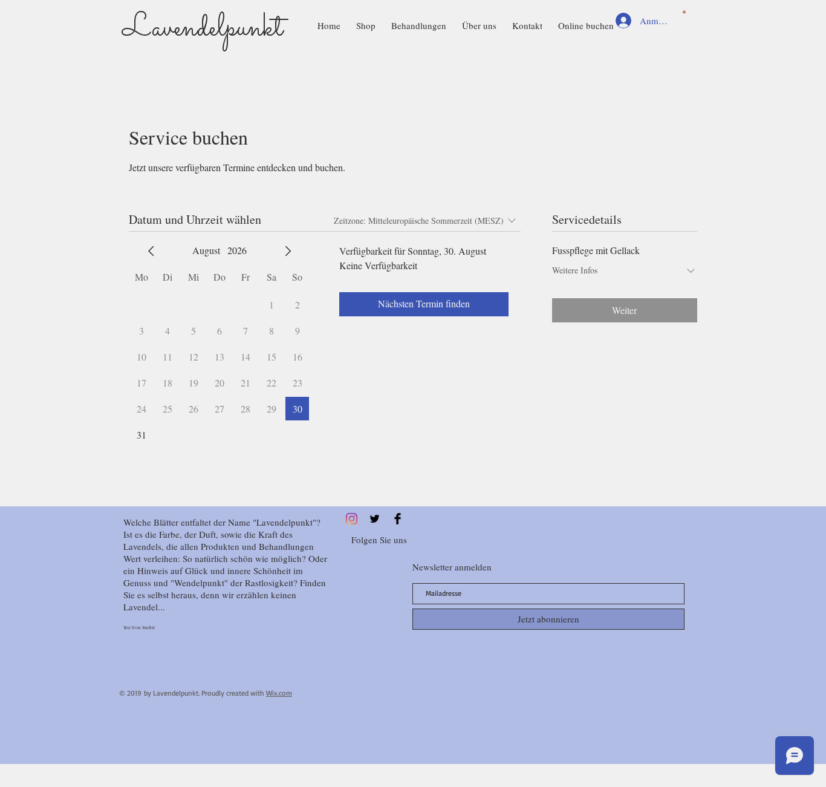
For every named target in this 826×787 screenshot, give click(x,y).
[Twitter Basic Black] (374, 518)
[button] (684, 11)
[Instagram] (351, 518)
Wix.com (279, 692)
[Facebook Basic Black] (397, 518)
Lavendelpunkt (202, 29)
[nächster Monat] (288, 251)
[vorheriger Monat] (151, 251)
